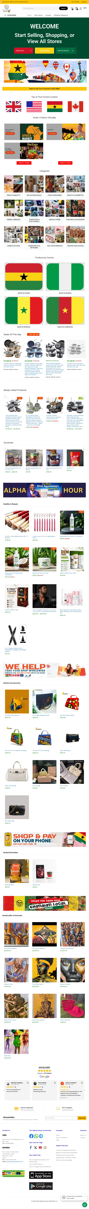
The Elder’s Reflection (38, 948)
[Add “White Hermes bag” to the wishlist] (20, 782)
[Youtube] (40, 1148)
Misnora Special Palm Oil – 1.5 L (65, 468)
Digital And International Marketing (66, 1152)
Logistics (84, 1)
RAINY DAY (7, 1055)
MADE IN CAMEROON (65, 327)
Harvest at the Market (67, 948)
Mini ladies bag (9, 821)
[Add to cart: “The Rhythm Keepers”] (12, 945)
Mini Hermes (64, 785)
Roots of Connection (10, 1020)
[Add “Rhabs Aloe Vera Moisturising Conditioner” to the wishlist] (20, 570)
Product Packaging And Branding (66, 1150)
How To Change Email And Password (40, 1166)
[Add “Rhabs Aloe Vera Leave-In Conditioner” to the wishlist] (75, 533)
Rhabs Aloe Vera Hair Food (40, 573)
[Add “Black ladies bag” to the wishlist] (75, 747)
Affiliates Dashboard (61, 15)
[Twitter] (35, 1148)
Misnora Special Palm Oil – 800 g (44, 468)
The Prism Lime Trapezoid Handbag (15, 750)
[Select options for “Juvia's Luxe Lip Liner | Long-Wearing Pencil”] (40, 533)
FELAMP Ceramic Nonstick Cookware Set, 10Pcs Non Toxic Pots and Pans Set (76, 365)
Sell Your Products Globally (64, 1160)
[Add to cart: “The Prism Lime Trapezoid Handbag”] (12, 747)
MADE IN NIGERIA (65, 293)
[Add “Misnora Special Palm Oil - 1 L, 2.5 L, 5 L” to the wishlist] (27, 465)
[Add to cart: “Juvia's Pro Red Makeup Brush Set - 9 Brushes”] (12, 533)
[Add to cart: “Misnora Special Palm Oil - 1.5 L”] (60, 465)
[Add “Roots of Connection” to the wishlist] (20, 1017)
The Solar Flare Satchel (67, 715)
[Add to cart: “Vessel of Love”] (12, 981)
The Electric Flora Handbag (41, 750)
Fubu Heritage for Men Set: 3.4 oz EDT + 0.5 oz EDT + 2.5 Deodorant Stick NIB (44, 610)
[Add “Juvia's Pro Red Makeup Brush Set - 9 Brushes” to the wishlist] (20, 533)
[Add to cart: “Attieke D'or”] (81, 465)
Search (63, 8)
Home (29, 15)
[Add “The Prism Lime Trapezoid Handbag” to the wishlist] (20, 747)
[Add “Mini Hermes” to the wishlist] (75, 782)
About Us (83, 1135)
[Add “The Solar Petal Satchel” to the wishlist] (20, 712)
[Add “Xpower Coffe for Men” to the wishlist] (20, 607)
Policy (58, 1135)
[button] (6, 71)
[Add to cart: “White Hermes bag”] (12, 782)
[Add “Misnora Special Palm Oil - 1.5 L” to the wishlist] (68, 465)
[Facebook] (30, 1148)
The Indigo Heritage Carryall (41, 715)
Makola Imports (13, 369)
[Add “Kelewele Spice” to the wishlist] (20, 881)
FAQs (57, 1140)
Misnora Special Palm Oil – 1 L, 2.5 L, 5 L (24, 468)
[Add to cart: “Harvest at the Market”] (68, 945)
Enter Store (10, 133)
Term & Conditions (61, 1137)
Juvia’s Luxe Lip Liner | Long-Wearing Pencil (44, 537)
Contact (48, 15)
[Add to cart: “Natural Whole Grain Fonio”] (67, 570)
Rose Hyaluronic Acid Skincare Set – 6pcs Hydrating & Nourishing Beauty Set (71, 611)
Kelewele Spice (9, 884)
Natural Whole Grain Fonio (68, 573)
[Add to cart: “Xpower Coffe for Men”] (12, 607)
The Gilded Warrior (37, 984)
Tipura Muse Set (65, 1020)
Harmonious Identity (38, 1020)
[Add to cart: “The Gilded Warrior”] (40, 981)
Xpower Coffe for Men (11, 610)
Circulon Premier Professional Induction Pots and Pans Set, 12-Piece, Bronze (13, 365)
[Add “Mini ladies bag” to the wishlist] (20, 818)
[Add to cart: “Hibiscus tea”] (40, 881)
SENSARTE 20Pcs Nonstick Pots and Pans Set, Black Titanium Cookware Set (13, 417)
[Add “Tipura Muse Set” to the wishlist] (76, 1017)
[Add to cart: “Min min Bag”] (40, 782)
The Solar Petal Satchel (12, 715)
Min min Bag (36, 785)
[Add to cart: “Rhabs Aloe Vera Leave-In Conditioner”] (67, 533)
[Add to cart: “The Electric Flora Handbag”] (40, 747)
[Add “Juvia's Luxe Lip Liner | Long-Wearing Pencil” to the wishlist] (48, 533)
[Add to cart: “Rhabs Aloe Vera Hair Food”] (40, 570)
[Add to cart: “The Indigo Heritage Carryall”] (40, 712)
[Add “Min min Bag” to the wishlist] (48, 782)
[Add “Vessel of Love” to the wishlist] (20, 981)
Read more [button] (9, 1098)
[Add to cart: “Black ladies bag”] (67, 747)
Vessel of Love (8, 984)
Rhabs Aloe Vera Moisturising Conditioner (13, 573)
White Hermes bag (10, 785)
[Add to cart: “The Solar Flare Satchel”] (67, 712)
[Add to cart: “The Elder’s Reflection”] (40, 945)
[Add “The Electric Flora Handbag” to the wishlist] (48, 747)
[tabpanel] (12, 355)
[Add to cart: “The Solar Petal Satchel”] (12, 712)
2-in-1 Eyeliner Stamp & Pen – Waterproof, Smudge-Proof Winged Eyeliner (15, 650)
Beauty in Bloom (65, 984)
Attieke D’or (80, 468)
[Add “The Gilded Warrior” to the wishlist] (48, 981)
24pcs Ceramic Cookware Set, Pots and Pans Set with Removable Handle (54, 417)
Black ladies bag (65, 750)
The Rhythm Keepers (10, 948)
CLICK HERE (55, 89)
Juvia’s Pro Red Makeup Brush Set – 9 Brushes (16, 537)
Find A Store (38, 15)
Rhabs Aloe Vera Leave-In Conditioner (71, 536)
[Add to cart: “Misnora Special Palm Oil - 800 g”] (40, 465)
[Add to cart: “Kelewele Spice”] (12, 881)
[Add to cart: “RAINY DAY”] (12, 1052)
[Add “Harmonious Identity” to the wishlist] (48, 1017)
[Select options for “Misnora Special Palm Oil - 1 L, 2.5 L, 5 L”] (19, 465)
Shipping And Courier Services (65, 1155)
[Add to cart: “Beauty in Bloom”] (68, 981)
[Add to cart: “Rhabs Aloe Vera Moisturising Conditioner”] (12, 570)
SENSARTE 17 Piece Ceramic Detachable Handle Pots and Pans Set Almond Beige (34, 418)
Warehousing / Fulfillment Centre (66, 1157)
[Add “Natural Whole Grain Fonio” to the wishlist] (75, 570)
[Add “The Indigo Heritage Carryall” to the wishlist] (48, 712)
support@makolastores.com (14, 1161)
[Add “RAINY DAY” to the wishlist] (20, 1052)
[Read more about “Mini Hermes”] (67, 782)
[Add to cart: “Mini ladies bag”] (12, 818)
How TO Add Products (35, 1164)
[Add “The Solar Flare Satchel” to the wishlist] (75, 712)
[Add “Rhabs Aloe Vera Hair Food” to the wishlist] (48, 570)
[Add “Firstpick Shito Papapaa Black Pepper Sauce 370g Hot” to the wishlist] (7, 465)
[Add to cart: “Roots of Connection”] (12, 1017)
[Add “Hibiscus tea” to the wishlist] (48, 881)
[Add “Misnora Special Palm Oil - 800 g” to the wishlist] (48, 465)
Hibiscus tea (36, 884)
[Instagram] (45, 1147)
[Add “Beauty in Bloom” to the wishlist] (76, 981)
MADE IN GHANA (24, 293)
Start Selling (75, 1)
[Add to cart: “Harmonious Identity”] (40, 1017)
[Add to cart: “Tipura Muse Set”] (68, 1017)
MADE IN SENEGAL (24, 327)
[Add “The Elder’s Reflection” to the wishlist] (48, 945)
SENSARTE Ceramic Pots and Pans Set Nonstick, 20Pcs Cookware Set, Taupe (75, 417)
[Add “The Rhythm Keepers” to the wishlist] (20, 945)
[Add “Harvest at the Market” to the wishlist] (76, 945)
